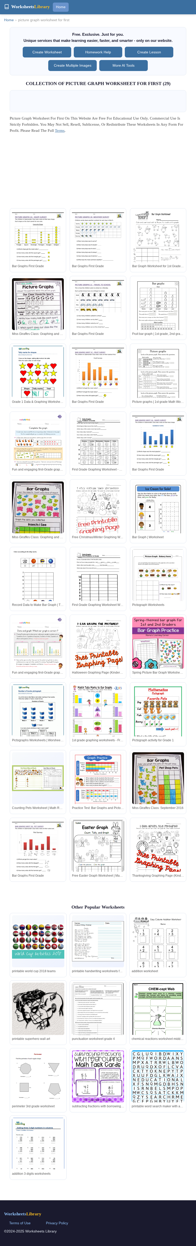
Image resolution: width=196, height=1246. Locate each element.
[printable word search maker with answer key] (158, 1085)
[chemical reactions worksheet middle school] (158, 1017)
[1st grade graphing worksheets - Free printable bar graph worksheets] (98, 721)
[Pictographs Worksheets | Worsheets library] (38, 718)
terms (60, 130)
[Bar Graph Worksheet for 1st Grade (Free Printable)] (158, 244)
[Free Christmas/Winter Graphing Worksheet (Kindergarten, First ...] (98, 515)
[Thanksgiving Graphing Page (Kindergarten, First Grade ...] (158, 853)
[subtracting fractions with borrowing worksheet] (98, 1076)
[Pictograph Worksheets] (157, 582)
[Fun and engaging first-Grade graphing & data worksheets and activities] (38, 450)
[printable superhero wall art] (38, 1009)
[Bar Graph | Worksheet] (158, 514)
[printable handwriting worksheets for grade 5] (98, 941)
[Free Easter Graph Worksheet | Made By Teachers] (98, 854)
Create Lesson (149, 52)
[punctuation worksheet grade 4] (98, 1016)
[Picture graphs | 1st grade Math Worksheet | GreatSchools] (158, 379)
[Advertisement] (98, 172)
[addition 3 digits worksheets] (38, 1151)
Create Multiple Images (72, 65)
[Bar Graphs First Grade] (38, 244)
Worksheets (22, 1214)
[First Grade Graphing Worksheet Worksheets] (98, 582)
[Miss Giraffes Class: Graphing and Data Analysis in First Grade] (38, 312)
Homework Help (98, 52)
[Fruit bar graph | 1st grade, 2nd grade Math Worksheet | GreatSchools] (158, 311)
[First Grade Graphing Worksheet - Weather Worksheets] (98, 447)
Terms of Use (20, 1223)
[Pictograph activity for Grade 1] (158, 727)
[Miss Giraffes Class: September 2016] (158, 786)
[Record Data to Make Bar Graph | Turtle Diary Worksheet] (38, 580)
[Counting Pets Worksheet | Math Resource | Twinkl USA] (38, 778)
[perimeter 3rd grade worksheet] (38, 1091)
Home (61, 7)
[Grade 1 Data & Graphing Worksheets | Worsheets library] (38, 379)
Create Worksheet (47, 52)
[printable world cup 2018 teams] (38, 941)
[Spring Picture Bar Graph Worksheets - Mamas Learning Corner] (158, 656)
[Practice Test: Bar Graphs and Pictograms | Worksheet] (98, 785)
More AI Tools (123, 65)
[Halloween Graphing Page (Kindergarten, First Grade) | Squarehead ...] (98, 650)
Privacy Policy (57, 1223)
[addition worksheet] (158, 949)
